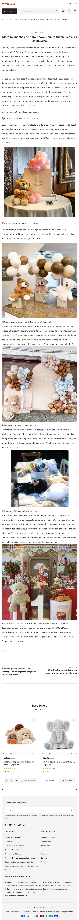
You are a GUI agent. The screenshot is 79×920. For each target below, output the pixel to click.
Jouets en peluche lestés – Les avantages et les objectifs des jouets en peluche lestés (19, 671)
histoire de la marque (13, 838)
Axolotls (44, 854)
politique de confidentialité (15, 846)
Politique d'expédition (13, 850)
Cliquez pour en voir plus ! (13, 641)
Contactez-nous (10, 842)
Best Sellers (11, 11)
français (29, 907)
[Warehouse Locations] (75, 11)
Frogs (43, 862)
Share (6, 651)
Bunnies (44, 858)
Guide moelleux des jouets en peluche (19, 862)
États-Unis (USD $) (45, 907)
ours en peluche (45, 623)
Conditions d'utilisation (13, 854)
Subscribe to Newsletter (16, 802)
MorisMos (33, 52)
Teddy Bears (45, 846)
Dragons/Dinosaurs (48, 838)
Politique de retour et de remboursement (20, 858)
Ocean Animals (46, 842)
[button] (34, 720)
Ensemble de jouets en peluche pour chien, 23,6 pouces (19, 763)
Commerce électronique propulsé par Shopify (56, 912)
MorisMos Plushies (31, 912)
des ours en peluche (17, 632)
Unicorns (44, 850)
